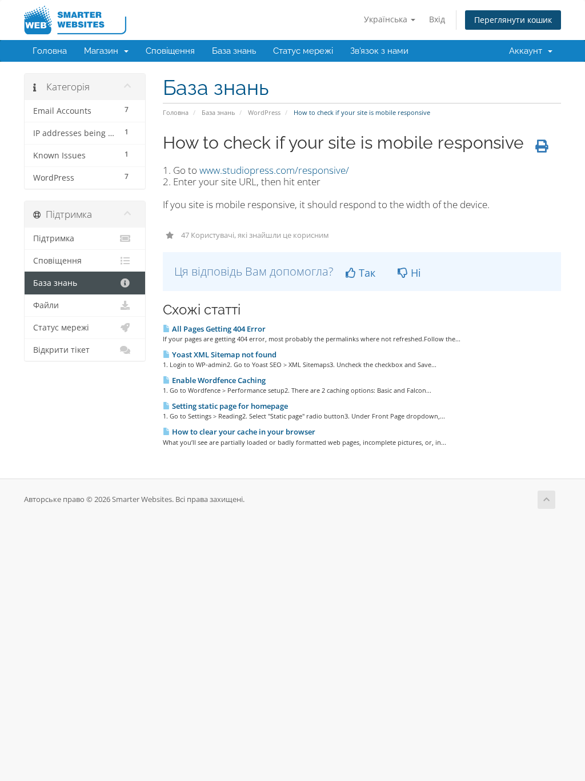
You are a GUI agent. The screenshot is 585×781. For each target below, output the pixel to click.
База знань (234, 51)
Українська (387, 19)
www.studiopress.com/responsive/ (274, 170)
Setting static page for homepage (229, 406)
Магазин (103, 51)
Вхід (437, 19)
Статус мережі (303, 51)
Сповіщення (170, 51)
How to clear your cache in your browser (242, 432)
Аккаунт (528, 51)
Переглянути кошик (513, 19)
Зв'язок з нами (379, 51)
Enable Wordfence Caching (218, 380)
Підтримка (53, 238)
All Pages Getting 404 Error (218, 329)
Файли (46, 305)
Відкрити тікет (61, 350)
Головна (50, 51)
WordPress (264, 112)
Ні (414, 273)
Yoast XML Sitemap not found (223, 354)
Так (365, 273)
